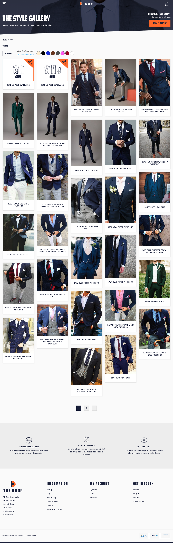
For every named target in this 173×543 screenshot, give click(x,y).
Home (5, 40)
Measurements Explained (55, 509)
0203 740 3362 (8, 515)
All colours (8, 53)
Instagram (136, 494)
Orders (92, 494)
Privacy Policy (51, 498)
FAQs (48, 494)
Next (94, 408)
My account (93, 490)
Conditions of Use (52, 502)
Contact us (50, 505)
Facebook (136, 490)
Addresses (93, 498)
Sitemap (49, 490)
